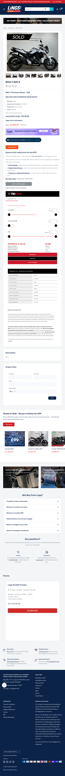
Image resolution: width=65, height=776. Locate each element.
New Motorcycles (40, 678)
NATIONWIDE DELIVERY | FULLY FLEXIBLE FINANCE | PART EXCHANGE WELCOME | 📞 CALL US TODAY (32, 1)
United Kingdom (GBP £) (10, 751)
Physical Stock (39, 683)
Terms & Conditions (9, 704)
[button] (45, 9)
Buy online (10, 651)
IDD (4, 715)
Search (37, 693)
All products (11, 28)
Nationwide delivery (13, 661)
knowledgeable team (53, 661)
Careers (5, 712)
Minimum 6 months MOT (15, 513)
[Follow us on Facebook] (4, 762)
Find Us (37, 688)
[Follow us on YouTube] (10, 762)
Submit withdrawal (8, 717)
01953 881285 (13, 560)
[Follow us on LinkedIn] (13, 762)
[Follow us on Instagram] (7, 762)
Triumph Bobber (9, 449)
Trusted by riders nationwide (16, 501)
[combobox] (37, 9)
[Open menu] (4, 9)
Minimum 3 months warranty (16, 507)
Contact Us (38, 685)
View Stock (9, 424)
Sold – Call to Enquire (18, 184)
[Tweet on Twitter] (13, 86)
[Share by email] (16, 86)
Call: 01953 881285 (14, 603)
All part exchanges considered (17, 530)
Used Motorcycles (40, 680)
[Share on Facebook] (7, 86)
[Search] (52, 9)
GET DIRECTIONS (32, 610)
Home (4, 28)
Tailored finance (43, 651)
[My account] (57, 9)
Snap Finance (39, 696)
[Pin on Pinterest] (10, 86)
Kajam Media (13, 755)
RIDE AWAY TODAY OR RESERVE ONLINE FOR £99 (21, 97)
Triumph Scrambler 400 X (35, 449)
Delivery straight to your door (17, 525)
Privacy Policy (7, 707)
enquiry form (40, 560)
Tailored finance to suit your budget (19, 519)
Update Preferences (9, 709)
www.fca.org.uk (46, 744)
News (37, 691)
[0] (61, 9)
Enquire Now (12, 147)
